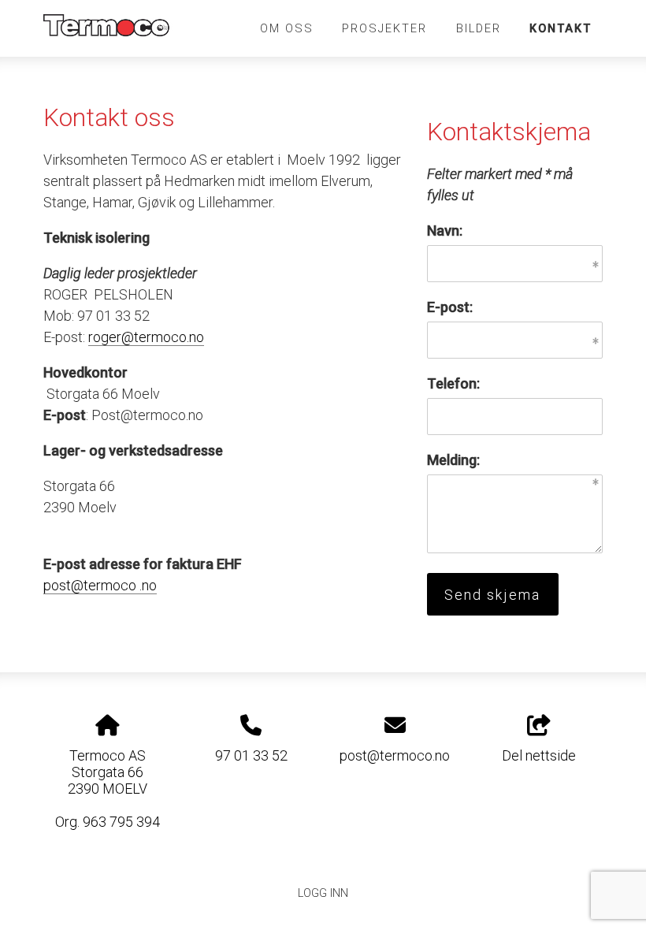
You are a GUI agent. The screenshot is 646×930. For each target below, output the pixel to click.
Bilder (478, 28)
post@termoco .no (100, 585)
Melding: (453, 460)
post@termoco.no (395, 755)
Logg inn (323, 893)
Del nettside (539, 755)
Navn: (444, 230)
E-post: (450, 307)
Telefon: (453, 383)
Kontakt (560, 28)
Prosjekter (384, 28)
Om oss (287, 28)
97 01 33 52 (251, 755)
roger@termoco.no (146, 337)
